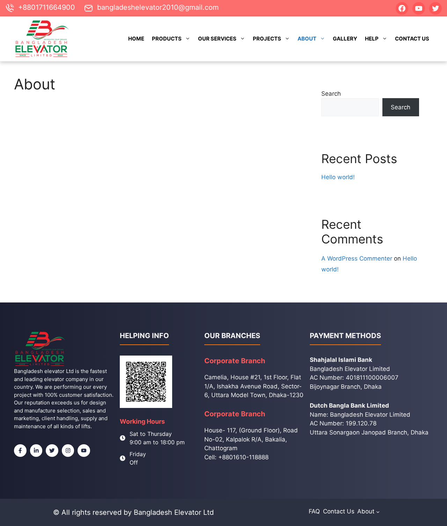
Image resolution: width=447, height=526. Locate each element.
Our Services (217, 38)
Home (136, 38)
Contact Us (412, 38)
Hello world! (338, 177)
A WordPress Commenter (356, 258)
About (307, 38)
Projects (267, 38)
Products (167, 38)
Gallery (345, 38)
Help (372, 38)
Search (331, 93)
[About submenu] (378, 511)
